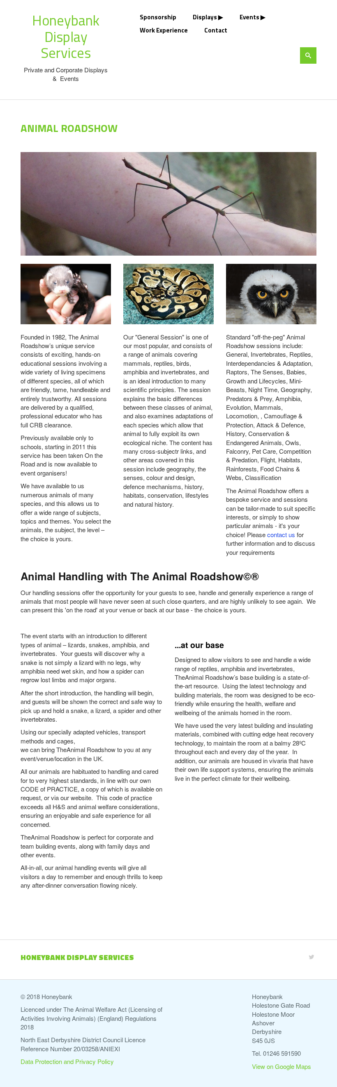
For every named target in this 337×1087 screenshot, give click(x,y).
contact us (281, 534)
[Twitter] (311, 956)
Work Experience (164, 30)
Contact (215, 30)
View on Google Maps (281, 1066)
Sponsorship (158, 17)
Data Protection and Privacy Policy (67, 1061)
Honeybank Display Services (65, 36)
